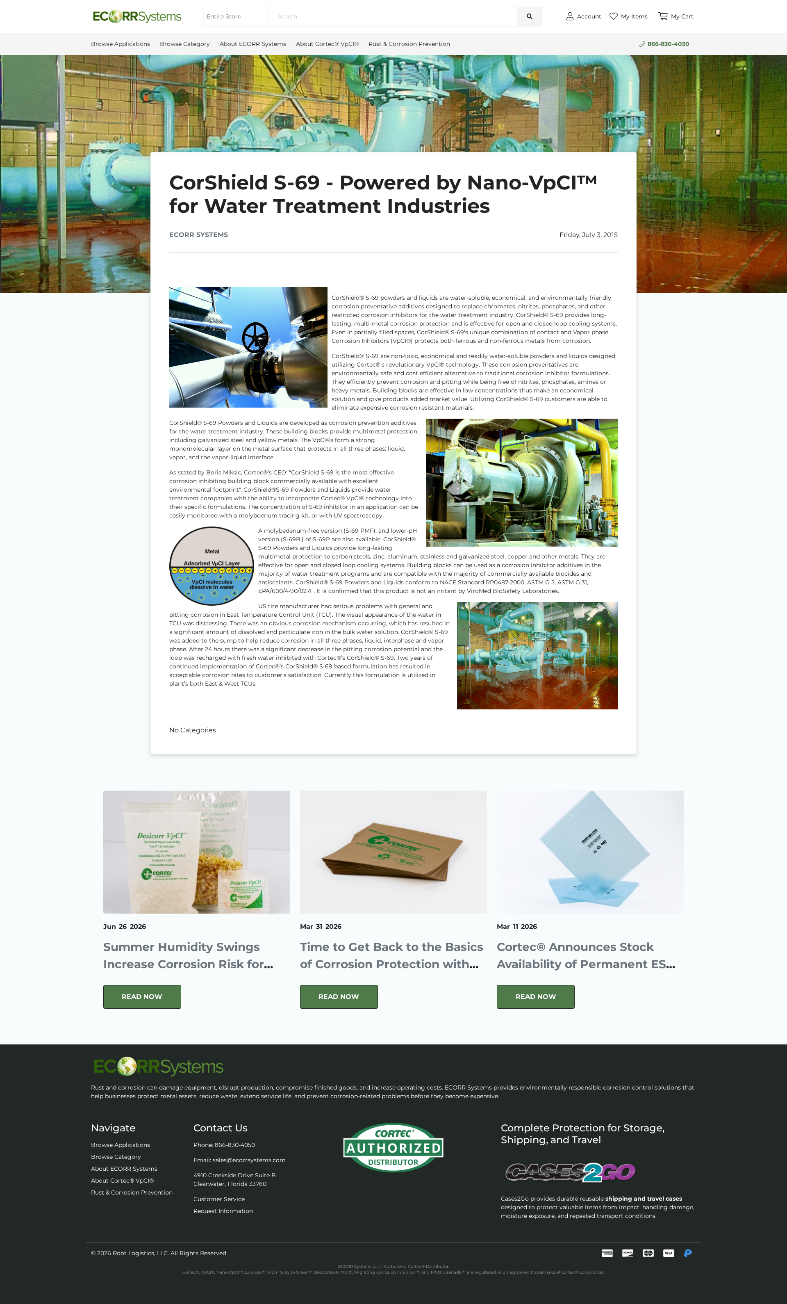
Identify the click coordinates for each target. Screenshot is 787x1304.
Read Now (142, 997)
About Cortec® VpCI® (327, 44)
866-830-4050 (668, 44)
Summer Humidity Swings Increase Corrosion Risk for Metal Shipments (183, 964)
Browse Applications (120, 44)
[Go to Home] (137, 16)
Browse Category (185, 44)
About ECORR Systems (253, 44)
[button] (676, 16)
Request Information (223, 1211)
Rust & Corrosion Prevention (409, 44)
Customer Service (219, 1199)
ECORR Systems (198, 235)
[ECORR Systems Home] (393, 1066)
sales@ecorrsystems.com (249, 1160)
